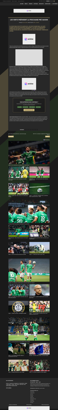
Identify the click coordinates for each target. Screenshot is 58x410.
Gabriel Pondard (32, 401)
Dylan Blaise (31, 402)
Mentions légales (14, 1)
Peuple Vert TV (41, 3)
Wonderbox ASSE (14, 385)
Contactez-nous (47, 3)
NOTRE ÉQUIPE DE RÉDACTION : (34, 390)
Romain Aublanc (25, 22)
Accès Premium (54, 3)
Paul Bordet (31, 396)
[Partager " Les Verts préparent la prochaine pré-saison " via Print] (37, 130)
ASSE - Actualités (36, 22)
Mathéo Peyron (32, 397)
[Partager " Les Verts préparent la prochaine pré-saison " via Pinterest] (32, 130)
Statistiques (36, 3)
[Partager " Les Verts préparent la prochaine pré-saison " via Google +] (29, 130)
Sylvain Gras (31, 395)
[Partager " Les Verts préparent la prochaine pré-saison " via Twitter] (27, 130)
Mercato (26, 3)
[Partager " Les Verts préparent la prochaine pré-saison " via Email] (35, 130)
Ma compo (21, 3)
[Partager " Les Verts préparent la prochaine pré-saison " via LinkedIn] (34, 130)
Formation (30, 3)
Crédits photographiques (45, 404)
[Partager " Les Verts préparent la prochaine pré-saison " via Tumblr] (30, 130)
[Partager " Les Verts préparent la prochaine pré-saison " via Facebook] (25, 130)
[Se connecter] (54, 1)
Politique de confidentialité (7, 1)
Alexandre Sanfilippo (42, 388)
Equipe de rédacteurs (21, 1)
